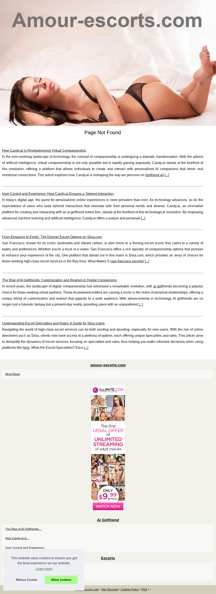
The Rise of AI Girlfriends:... (23, 529)
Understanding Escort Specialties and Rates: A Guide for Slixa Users (53, 323)
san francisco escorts (127, 261)
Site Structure (109, 589)
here (26, 347)
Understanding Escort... (21, 567)
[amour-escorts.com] (108, 63)
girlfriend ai (154, 175)
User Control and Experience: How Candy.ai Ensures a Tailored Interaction (58, 194)
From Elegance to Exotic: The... (26, 576)
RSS (144, 589)
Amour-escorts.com (87, 589)
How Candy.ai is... (17, 538)
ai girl (157, 286)
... (167, 175)
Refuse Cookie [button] (26, 579)
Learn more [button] (44, 569)
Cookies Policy (130, 589)
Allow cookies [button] (61, 579)
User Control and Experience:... (26, 547)
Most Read (12, 374)
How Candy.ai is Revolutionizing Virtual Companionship (44, 150)
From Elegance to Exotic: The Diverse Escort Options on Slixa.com (52, 237)
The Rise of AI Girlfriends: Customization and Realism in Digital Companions (59, 280)
